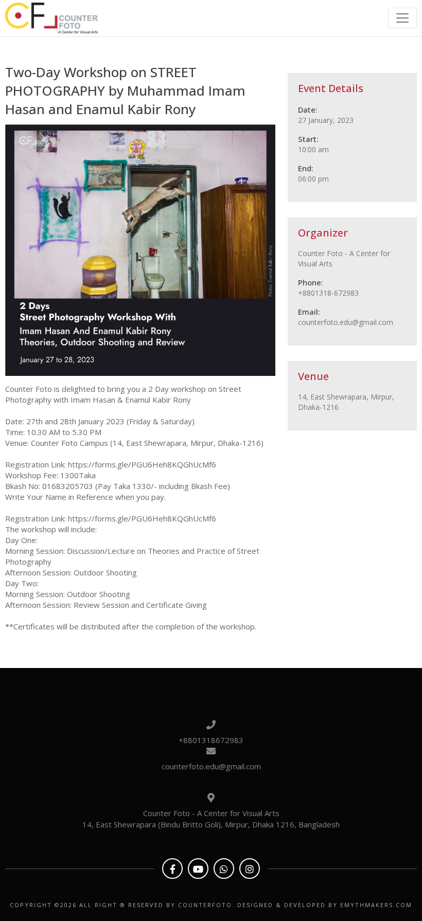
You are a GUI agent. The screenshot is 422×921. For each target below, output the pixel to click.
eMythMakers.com (376, 905)
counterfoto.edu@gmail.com (211, 766)
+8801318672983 (211, 740)
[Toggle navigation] (402, 18)
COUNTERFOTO (205, 905)
